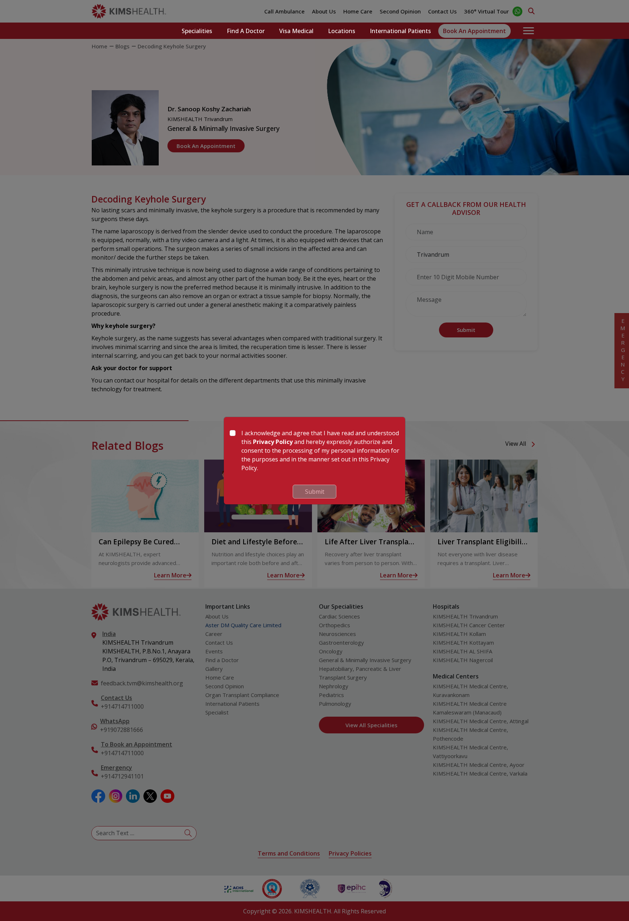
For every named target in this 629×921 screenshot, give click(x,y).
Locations (341, 31)
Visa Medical (296, 31)
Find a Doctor (246, 31)
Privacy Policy (273, 442)
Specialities (197, 31)
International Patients (400, 31)
